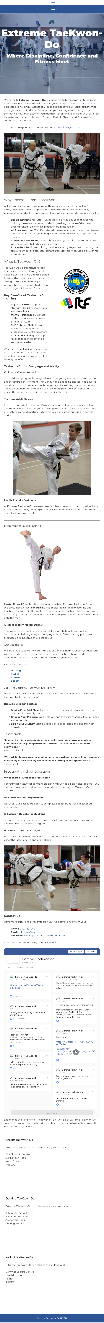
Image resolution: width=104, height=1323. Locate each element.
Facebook (51, 942)
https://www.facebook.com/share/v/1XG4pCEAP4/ (74, 1043)
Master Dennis (84, 103)
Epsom (15, 680)
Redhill (15, 674)
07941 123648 (27, 928)
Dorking (16, 670)
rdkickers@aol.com (68, 127)
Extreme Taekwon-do (38, 959)
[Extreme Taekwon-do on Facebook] (13, 957)
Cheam (15, 677)
